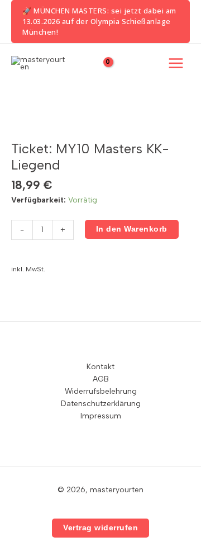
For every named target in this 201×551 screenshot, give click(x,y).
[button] (100, 21)
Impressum (100, 415)
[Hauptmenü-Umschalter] (176, 63)
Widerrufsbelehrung (101, 391)
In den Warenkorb (132, 229)
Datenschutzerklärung (101, 403)
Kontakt (100, 366)
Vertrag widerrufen (100, 528)
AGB (101, 378)
